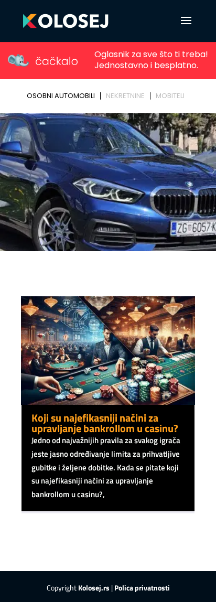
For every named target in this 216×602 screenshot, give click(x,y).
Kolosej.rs (94, 587)
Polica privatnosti (142, 587)
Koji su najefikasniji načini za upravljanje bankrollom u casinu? (104, 423)
